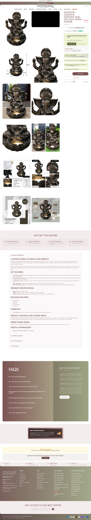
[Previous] (32, 3)
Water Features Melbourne (59, 475)
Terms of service (13, 517)
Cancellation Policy (40, 478)
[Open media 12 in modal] (46, 210)
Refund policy (4, 517)
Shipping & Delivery (41, 473)
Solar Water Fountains (75, 480)
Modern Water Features (75, 488)
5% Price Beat (22, 475)
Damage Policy (40, 477)
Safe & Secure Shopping (24, 482)
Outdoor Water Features (76, 473)
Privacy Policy (39, 484)
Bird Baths (73, 493)
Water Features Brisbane (58, 477)
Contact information (22, 517)
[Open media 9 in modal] (17, 173)
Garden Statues (74, 495)
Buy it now (76, 77)
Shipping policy (17, 517)
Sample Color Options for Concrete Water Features (61, 485)
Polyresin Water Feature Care (42, 482)
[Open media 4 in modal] (46, 65)
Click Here (32, 330)
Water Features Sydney (58, 473)
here (69, 69)
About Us (21, 473)
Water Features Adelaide (59, 478)
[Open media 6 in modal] (46, 101)
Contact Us (45, 458)
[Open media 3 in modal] (17, 65)
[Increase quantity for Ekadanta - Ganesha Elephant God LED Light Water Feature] (70, 73)
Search (21, 486)
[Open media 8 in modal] (46, 137)
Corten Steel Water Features (76, 477)
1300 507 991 (49, 0)
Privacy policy (8, 517)
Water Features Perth (58, 480)
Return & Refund (40, 475)
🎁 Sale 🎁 (56, 492)
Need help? (86, 81)
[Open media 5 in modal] (17, 101)
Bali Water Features (75, 491)
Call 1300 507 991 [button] (71, 43)
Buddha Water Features (75, 489)
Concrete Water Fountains (76, 475)
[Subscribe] (53, 509)
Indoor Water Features (75, 478)
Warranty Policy (40, 480)
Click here (71, 65)
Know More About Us (6, 491)
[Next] (58, 3)
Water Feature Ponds (75, 486)
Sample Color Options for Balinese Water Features (61, 488)
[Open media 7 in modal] (17, 137)
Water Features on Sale (58, 482)
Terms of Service (40, 486)
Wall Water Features (75, 484)
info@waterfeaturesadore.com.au (76, 50)
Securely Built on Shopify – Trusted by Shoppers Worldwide (21, 516)
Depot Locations (23, 478)
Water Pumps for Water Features (77, 482)
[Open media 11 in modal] (17, 210)
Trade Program (22, 477)
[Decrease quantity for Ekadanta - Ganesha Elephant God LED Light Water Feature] (65, 73)
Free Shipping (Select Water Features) (59, 494)
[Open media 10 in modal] (46, 173)
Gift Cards (56, 490)
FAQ (20, 484)
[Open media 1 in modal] (17, 28)
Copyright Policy (40, 488)
